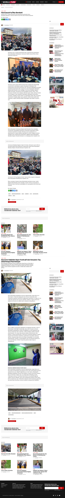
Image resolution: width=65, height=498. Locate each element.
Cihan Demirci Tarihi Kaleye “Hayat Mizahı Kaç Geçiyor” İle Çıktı (56, 37)
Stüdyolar (42, 4)
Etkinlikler (38, 4)
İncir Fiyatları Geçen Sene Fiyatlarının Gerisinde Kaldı (55, 39)
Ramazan (10, 195)
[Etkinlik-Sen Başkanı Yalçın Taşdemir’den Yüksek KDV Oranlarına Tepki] (24, 245)
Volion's (22, 495)
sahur (14, 195)
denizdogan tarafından (53, 83)
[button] (1, 2)
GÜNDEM (5, 233)
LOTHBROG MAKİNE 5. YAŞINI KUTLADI (18, 485)
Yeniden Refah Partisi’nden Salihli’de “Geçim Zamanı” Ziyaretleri (55, 30)
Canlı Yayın (8, 4)
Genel (2, 233)
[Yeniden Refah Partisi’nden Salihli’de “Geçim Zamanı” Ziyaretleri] (51, 46)
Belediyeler (13, 4)
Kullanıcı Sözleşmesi (39, 210)
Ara (50, 21)
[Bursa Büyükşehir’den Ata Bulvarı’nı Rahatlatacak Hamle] (24, 228)
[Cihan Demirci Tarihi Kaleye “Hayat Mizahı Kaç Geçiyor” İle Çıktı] (51, 65)
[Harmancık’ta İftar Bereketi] (8, 447)
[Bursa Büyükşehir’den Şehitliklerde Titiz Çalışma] (8, 228)
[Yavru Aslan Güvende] (40, 228)
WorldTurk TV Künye (4, 484)
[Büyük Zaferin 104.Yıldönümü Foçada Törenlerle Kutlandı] (51, 59)
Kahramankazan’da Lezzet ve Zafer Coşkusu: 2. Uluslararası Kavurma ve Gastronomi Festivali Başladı (55, 33)
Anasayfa (2, 7)
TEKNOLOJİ (14, 483)
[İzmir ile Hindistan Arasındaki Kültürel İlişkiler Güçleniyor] (8, 245)
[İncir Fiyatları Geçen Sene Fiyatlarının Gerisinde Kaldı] (51, 71)
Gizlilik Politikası (3, 485)
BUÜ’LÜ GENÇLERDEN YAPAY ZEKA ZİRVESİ (18, 484)
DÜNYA (31, 483)
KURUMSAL (2, 483)
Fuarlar (34, 4)
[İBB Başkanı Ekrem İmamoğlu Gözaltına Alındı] (40, 245)
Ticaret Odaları (23, 4)
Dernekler (17, 4)
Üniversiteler (29, 4)
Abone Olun (42, 209)
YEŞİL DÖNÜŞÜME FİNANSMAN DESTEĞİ (36, 484)
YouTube (3, 4)
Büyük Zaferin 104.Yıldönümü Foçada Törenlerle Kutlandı (55, 35)
